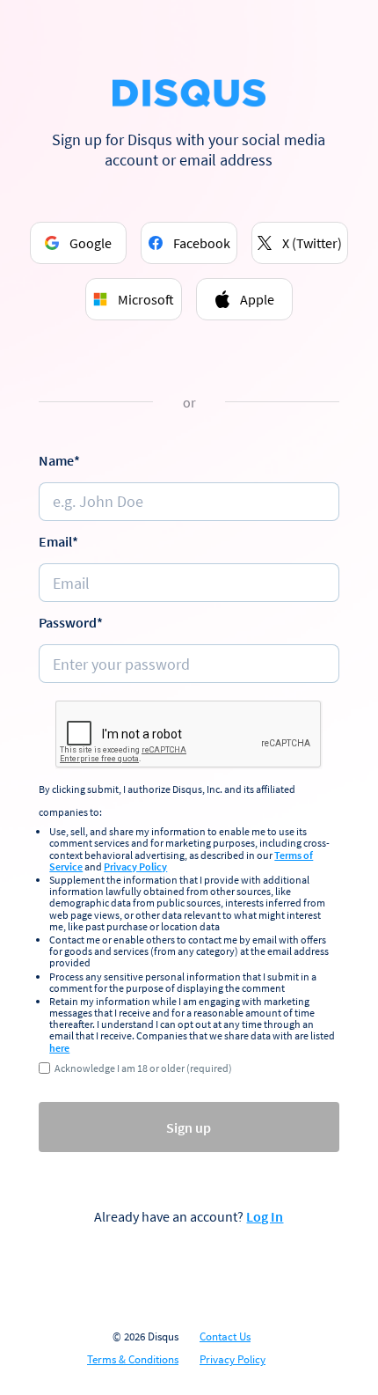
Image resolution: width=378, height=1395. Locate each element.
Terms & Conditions (132, 1360)
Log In (264, 1216)
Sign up (188, 1127)
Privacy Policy (135, 866)
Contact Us (225, 1337)
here (59, 1047)
